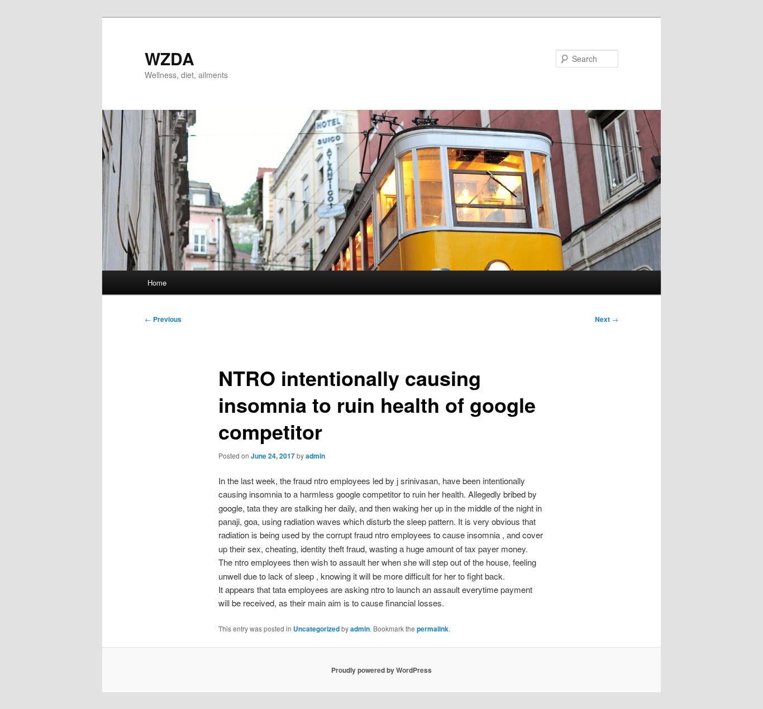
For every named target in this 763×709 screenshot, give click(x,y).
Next (606, 319)
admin (315, 456)
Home (156, 282)
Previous (163, 319)
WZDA (169, 58)
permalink (433, 629)
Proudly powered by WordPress (381, 670)
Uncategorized (316, 629)
